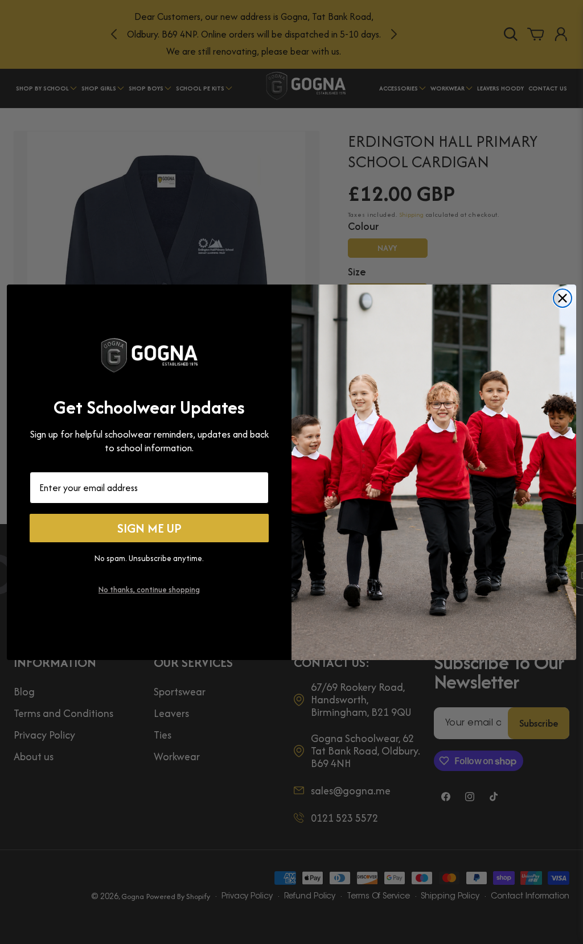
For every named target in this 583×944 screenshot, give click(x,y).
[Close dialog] (562, 298)
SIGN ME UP (149, 528)
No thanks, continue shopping (149, 589)
